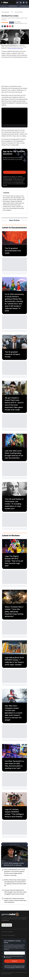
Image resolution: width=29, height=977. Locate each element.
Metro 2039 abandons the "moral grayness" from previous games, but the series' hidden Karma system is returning (14, 872)
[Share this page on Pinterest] (7, 26)
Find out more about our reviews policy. (15, 48)
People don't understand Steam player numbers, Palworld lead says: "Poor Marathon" (15, 900)
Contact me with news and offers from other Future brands (14, 957)
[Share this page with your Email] (12, 26)
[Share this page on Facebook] (2, 26)
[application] (14, 116)
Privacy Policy (18, 966)
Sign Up (14, 961)
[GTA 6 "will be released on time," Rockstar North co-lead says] (14, 853)
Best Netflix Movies (13, 6)
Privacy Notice (8, 179)
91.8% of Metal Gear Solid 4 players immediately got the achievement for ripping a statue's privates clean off (15, 882)
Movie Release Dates (24, 6)
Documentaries (19, 12)
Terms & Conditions (11, 967)
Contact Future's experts (8, 935)
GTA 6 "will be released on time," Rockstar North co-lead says (14, 864)
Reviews (11, 22)
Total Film (18, 22)
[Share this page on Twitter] (5, 26)
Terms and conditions (7, 931)
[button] (26, 2)
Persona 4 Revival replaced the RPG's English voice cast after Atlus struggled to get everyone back (15, 892)
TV (12, 12)
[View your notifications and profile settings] (23, 2)
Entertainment (5, 12)
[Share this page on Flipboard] (10, 26)
